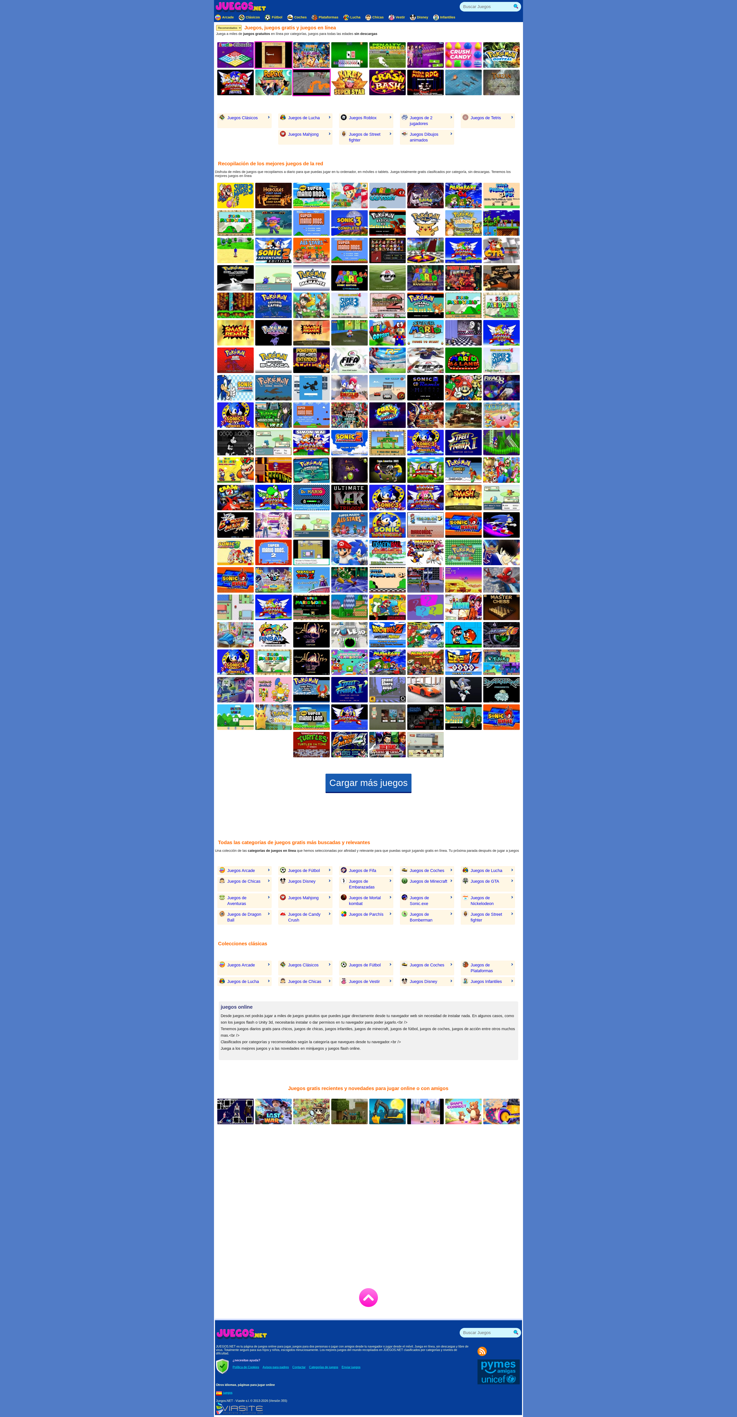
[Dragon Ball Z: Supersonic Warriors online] (387, 635)
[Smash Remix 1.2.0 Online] (311, 333)
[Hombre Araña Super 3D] (501, 580)
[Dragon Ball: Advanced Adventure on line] (387, 552)
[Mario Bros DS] (425, 333)
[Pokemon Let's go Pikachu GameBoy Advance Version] (273, 717)
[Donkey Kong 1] (463, 278)
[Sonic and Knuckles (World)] (463, 580)
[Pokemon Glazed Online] (463, 552)
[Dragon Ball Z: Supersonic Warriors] (463, 662)
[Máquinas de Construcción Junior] (387, 1111)
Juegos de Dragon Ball (244, 917)
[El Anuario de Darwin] (349, 662)
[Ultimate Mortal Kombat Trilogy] (349, 497)
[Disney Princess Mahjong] (311, 55)
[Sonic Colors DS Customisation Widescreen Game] (501, 525)
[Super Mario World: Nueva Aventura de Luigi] (501, 470)
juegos (227, 1392)
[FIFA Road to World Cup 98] (501, 387)
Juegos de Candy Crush (304, 917)
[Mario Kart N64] (387, 662)
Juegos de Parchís (366, 914)
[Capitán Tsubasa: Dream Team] (501, 552)
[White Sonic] (463, 689)
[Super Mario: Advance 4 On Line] (501, 360)
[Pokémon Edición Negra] (235, 278)
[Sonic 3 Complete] (349, 223)
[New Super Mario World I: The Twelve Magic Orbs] (387, 607)
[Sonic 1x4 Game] (501, 442)
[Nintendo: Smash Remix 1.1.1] (387, 250)
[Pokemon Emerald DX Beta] (311, 470)
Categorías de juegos (323, 1367)
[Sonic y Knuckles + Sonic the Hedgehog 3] (235, 305)
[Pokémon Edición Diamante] (311, 278)
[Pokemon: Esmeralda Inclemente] (273, 442)
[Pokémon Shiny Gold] (463, 470)
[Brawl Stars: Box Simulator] (273, 223)
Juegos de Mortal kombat (365, 900)
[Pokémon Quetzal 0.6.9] (501, 55)
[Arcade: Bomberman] (235, 525)
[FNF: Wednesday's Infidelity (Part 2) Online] (235, 442)
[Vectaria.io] (387, 717)
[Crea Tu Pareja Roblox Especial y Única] (425, 1111)
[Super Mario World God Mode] (463, 305)
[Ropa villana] (425, 55)
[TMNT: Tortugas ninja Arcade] (311, 744)
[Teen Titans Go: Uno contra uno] (387, 744)
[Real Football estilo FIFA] (387, 360)
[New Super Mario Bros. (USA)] (311, 195)
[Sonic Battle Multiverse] (463, 525)
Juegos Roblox (363, 117)
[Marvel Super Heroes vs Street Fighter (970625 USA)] (425, 552)
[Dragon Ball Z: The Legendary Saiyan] (311, 580)
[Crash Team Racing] (501, 250)
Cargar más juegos (368, 783)
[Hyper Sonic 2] (273, 607)
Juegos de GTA (485, 881)
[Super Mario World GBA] (501, 305)
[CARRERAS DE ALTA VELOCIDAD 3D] (425, 689)
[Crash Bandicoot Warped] (387, 415)
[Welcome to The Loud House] (425, 744)
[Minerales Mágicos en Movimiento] (501, 1111)
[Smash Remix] (235, 333)
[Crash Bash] (387, 82)
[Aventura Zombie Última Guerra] (273, 1111)
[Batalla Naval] (463, 82)
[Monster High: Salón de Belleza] (235, 689)
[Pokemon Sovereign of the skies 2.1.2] (501, 662)
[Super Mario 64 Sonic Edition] (349, 278)
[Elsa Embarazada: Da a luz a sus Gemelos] (235, 635)
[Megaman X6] (501, 635)
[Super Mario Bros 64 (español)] (349, 195)
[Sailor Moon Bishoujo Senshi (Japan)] (425, 580)
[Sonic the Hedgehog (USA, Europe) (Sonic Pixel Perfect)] (349, 717)
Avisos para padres (276, 1367)
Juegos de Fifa (362, 870)
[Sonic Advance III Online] (235, 552)
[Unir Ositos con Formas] (463, 1111)
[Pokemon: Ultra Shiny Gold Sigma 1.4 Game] (311, 689)
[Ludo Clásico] (235, 55)
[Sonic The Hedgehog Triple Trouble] (387, 525)
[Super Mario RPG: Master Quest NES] (425, 82)
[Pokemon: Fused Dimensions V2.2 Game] (349, 415)
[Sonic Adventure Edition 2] (273, 250)
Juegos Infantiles (486, 981)
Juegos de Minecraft (428, 881)
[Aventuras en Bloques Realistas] (349, 1111)
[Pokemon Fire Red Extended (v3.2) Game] (235, 607)
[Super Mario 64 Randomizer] (425, 278)
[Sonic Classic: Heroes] (501, 223)
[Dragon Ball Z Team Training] (463, 717)
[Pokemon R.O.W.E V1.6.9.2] (311, 552)
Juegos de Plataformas (482, 968)
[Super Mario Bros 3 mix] (501, 195)
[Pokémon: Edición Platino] (425, 195)
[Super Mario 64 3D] (425, 250)
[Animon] (463, 607)
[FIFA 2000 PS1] (349, 360)
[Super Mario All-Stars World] (311, 250)
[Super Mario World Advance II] (235, 470)
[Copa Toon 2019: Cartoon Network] (273, 580)
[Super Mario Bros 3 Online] (235, 195)
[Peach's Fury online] (349, 333)
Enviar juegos (351, 1367)
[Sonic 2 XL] (501, 333)
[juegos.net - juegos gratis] (242, 1333)
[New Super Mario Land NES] (311, 717)
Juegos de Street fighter (364, 137)
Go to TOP (368, 1297)
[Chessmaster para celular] (501, 607)
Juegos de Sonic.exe (419, 900)
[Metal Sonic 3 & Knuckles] (235, 662)
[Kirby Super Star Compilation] (349, 82)
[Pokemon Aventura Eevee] (311, 305)
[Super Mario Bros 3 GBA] (425, 525)
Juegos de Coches (427, 870)
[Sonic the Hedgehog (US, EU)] (349, 387)
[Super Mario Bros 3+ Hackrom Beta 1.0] (387, 580)
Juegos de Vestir (364, 981)
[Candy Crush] (463, 55)
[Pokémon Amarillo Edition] (425, 223)
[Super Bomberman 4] (349, 744)
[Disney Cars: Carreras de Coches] (387, 387)
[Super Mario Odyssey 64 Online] (387, 333)
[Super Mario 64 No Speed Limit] (349, 580)
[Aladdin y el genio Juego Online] (311, 662)
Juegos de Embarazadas (362, 884)
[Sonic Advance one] (235, 387)
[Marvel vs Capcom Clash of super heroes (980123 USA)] (425, 415)
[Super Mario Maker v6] (463, 635)
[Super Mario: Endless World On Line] (349, 607)
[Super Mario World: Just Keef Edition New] (273, 662)
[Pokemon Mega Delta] (273, 415)
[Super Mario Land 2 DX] (387, 305)
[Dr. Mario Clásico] (311, 497)
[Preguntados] (425, 607)
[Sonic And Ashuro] (425, 470)
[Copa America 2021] (387, 470)
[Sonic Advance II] (349, 442)
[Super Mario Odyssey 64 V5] (387, 195)
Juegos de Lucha (304, 117)
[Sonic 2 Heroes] (235, 82)
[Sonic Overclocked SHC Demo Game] (273, 470)
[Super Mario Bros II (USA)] (273, 552)
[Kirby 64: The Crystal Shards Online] (501, 415)
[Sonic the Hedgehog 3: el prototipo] (387, 497)
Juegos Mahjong (303, 134)
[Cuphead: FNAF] (463, 333)
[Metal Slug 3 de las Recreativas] (463, 415)
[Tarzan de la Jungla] (501, 82)
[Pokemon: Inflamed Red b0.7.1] (425, 305)
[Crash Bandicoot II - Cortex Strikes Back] (235, 497)
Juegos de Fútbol (304, 870)
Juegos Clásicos (242, 117)
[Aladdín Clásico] (311, 635)
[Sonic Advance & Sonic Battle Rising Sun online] (235, 580)
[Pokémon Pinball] (273, 635)
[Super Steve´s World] (235, 717)
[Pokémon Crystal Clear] (501, 689)
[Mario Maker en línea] (311, 415)
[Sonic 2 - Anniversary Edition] (463, 250)
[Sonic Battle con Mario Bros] (501, 717)
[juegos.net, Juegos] (241, 6)
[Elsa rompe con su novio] (273, 525)
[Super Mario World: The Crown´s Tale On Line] (311, 607)
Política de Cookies (246, 1367)
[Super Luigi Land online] (387, 442)
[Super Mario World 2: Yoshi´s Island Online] (425, 635)
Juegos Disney (302, 881)
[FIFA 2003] (387, 278)
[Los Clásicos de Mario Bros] (349, 525)
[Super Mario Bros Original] (349, 250)
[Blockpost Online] (501, 278)
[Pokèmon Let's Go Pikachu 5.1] (463, 223)
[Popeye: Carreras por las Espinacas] (273, 82)
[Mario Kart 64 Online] (463, 195)
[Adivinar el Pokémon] (311, 387)
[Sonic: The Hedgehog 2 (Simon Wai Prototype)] (311, 442)
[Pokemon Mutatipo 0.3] (501, 497)
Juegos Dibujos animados (424, 137)
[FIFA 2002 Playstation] (425, 360)
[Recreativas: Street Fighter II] (349, 689)
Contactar (299, 1367)
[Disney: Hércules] (273, 195)
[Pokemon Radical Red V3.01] (387, 223)
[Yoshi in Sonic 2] (273, 497)
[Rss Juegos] (482, 1351)
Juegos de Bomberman (421, 917)
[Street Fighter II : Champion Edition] (463, 442)
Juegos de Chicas (243, 881)
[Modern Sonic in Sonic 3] (425, 442)
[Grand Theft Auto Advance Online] (387, 689)
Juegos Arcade (241, 870)
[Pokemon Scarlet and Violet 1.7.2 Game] (311, 525)
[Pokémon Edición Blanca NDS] (273, 360)
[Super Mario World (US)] (235, 223)
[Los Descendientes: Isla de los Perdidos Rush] (349, 470)
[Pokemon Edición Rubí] (235, 360)
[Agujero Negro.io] (349, 635)
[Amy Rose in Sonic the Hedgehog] (425, 497)
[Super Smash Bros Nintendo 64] (463, 497)
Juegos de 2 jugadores (421, 120)
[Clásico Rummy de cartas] (349, 55)
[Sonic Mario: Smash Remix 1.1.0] (425, 717)
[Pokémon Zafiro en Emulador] (273, 305)
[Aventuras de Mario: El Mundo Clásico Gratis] (311, 223)
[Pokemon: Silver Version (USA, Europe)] (273, 387)
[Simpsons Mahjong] (273, 689)
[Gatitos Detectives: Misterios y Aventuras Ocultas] (311, 1111)
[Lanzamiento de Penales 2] (387, 55)
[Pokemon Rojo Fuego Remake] (311, 360)
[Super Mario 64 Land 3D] (463, 360)
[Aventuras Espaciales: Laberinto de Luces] (235, 1111)
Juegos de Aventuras (236, 900)
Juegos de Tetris (486, 117)
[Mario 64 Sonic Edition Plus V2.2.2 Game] (235, 250)
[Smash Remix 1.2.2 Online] (463, 387)
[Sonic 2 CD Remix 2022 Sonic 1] (425, 387)
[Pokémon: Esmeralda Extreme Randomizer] (273, 278)
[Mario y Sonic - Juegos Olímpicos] (349, 552)
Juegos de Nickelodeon (482, 900)
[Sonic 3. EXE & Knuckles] (235, 415)
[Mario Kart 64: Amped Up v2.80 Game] (425, 662)
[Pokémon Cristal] (273, 333)
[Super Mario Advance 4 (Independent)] (349, 305)
